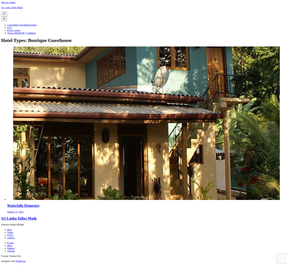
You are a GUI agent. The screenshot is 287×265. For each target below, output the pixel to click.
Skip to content (8, 2)
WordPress (21, 261)
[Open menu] (4, 13)
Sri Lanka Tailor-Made (12, 7)
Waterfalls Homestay (23, 205)
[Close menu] (4, 18)
